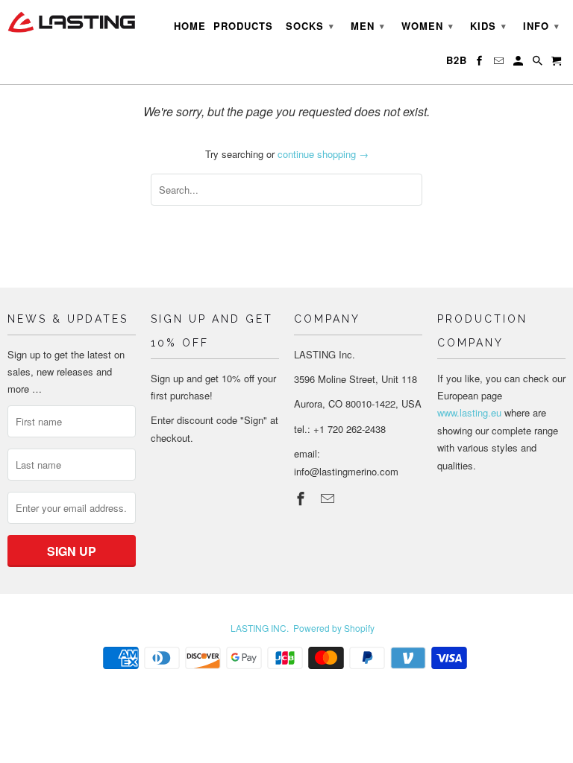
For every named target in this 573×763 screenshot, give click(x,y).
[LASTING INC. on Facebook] (302, 497)
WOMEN (427, 26)
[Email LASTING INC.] (329, 497)
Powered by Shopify (334, 627)
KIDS (488, 26)
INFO (541, 26)
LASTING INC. (260, 627)
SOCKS (310, 26)
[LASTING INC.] (71, 22)
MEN (368, 26)
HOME (190, 26)
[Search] (539, 63)
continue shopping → (323, 154)
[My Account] (519, 63)
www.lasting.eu (469, 412)
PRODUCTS (243, 26)
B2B (456, 60)
